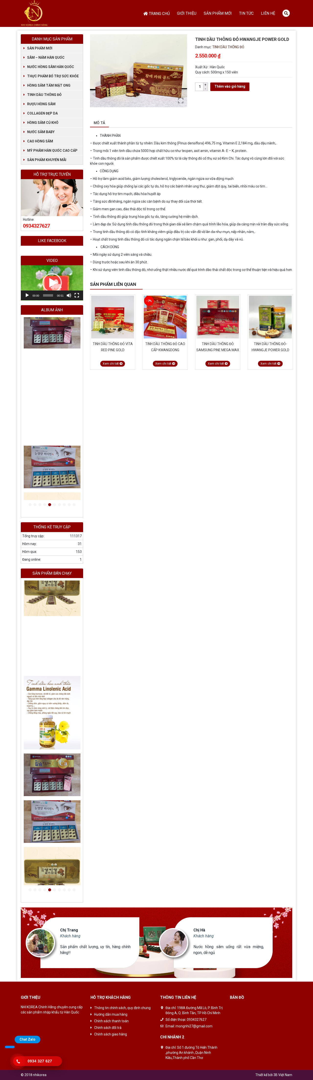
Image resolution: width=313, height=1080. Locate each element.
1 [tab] (30, 504)
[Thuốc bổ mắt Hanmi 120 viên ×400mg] (52, 406)
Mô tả (99, 123)
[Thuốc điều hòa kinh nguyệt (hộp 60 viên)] (52, 359)
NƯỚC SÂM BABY (41, 132)
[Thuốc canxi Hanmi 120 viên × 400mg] (52, 378)
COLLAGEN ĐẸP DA (42, 113)
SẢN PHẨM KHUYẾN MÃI (46, 160)
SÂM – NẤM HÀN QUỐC (46, 57)
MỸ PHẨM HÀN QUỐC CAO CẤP (52, 150)
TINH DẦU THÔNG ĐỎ (228, 47)
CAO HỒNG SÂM (40, 141)
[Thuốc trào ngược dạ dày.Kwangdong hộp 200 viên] (52, 875)
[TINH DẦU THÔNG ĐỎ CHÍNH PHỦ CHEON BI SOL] (270, 317)
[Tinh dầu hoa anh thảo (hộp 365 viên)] (52, 368)
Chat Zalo (27, 1039)
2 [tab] (35, 504)
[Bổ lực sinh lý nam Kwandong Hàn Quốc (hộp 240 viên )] (52, 322)
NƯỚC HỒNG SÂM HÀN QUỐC (50, 67)
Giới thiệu (186, 13)
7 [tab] (59, 504)
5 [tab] (49, 504)
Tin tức (246, 13)
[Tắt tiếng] (69, 295)
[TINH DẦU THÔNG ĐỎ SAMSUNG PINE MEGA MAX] (165, 317)
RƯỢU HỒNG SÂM (41, 104)
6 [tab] (54, 504)
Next (289, 284)
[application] (52, 283)
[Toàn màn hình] (76, 295)
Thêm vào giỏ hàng (229, 86)
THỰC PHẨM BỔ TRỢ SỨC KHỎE (53, 76)
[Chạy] (27, 295)
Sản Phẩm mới (218, 13)
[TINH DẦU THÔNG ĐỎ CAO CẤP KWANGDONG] (112, 317)
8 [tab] (64, 504)
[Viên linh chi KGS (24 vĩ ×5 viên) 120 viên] (52, 459)
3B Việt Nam (282, 1075)
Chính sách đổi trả (108, 1028)
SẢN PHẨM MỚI (39, 48)
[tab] (99, 123)
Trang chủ (159, 13)
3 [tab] (39, 504)
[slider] (48, 295)
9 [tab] (69, 504)
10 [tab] (74, 504)
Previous (283, 284)
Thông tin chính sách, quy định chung (122, 1008)
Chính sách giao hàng (110, 1034)
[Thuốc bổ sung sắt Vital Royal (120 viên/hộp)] (52, 350)
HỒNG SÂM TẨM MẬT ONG (48, 85)
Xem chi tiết (111, 363)
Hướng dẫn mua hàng (110, 1014)
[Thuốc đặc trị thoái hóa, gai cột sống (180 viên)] (52, 340)
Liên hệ (268, 13)
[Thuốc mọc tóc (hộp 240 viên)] (52, 331)
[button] (52, 283)
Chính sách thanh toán (111, 1021)
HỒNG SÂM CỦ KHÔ (42, 123)
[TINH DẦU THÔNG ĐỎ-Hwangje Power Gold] (217, 317)
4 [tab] (44, 504)
